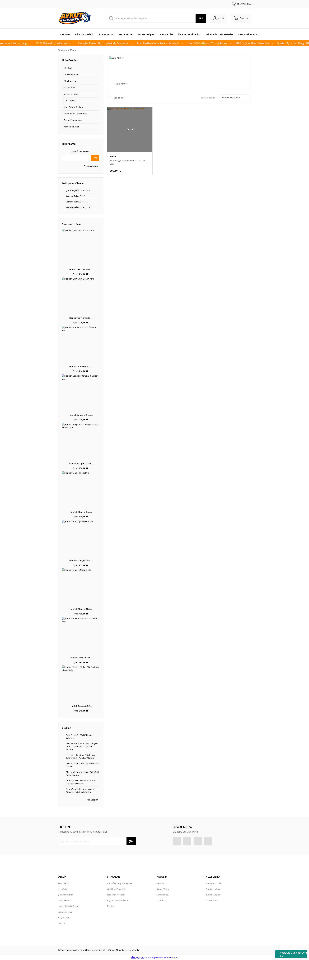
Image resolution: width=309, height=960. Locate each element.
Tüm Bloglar (92, 799)
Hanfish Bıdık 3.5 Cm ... (81, 657)
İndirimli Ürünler (213, 894)
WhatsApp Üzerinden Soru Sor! (293, 954)
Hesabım (160, 883)
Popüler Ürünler (213, 889)
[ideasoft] (137, 957)
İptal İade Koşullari (116, 894)
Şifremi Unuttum (66, 894)
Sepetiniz (161, 900)
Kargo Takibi (64, 917)
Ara (95, 157)
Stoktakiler (119, 97)
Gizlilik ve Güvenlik (116, 889)
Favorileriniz (162, 894)
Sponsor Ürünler (214, 883)
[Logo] (75, 18)
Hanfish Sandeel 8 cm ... (81, 414)
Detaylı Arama (91, 166)
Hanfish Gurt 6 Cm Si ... (80, 317)
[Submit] (131, 841)
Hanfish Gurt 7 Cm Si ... (80, 269)
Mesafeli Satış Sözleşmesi (119, 883)
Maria (73, 50)
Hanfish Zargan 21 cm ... (81, 463)
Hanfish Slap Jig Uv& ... (80, 560)
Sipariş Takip (162, 889)
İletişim (61, 923)
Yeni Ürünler (212, 900)
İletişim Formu (64, 900)
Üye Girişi (62, 889)
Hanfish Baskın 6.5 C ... (81, 706)
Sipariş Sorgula (65, 911)
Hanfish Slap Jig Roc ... (81, 511)
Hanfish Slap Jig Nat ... (81, 609)
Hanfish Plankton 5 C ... (80, 366)
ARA (201, 18)
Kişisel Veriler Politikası (118, 900)
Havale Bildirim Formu (68, 906)
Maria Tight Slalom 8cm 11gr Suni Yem (127, 162)
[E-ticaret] (154, 957)
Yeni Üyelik (63, 883)
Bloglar (110, 906)
